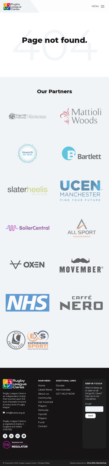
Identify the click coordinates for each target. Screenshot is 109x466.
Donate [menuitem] (60, 385)
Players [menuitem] (42, 406)
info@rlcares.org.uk (15, 413)
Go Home (54, 51)
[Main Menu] (102, 6)
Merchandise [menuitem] (63, 389)
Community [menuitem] (45, 398)
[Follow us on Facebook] (5, 436)
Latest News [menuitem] (45, 389)
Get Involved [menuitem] (45, 402)
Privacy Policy (44, 463)
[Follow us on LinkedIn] (24, 436)
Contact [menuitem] (42, 426)
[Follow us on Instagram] (17, 436)
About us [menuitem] (43, 393)
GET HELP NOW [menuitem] (65, 393)
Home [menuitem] (41, 385)
